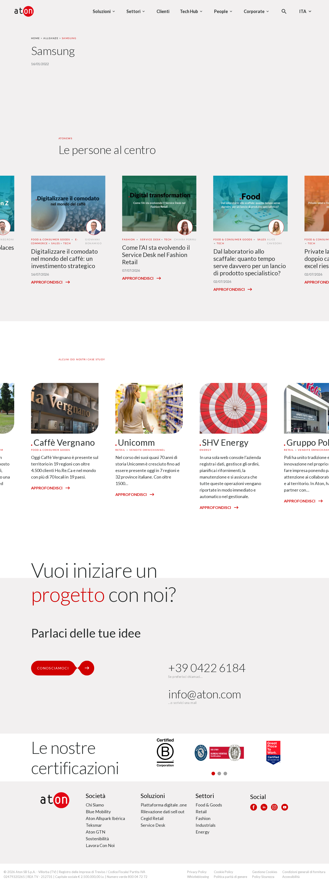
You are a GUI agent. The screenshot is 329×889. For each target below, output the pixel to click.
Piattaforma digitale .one (164, 804)
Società (95, 795)
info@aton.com (204, 694)
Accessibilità (291, 877)
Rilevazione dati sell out (162, 811)
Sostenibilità (97, 838)
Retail (201, 811)
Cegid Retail (152, 818)
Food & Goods (209, 804)
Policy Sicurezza (263, 877)
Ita (302, 11)
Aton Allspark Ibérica (105, 818)
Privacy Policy (197, 872)
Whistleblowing (198, 877)
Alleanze (50, 38)
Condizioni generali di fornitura (303, 872)
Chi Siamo (95, 804)
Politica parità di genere (230, 877)
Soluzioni (153, 795)
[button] (213, 773)
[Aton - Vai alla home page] (24, 11)
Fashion (203, 818)
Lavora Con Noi (100, 845)
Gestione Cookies (264, 872)
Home (35, 38)
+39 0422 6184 (206, 667)
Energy (202, 831)
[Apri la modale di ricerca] (284, 11)
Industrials (206, 825)
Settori (205, 795)
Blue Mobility (98, 811)
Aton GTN (95, 831)
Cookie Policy (223, 872)
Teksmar (94, 825)
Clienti (163, 11)
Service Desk (153, 825)
